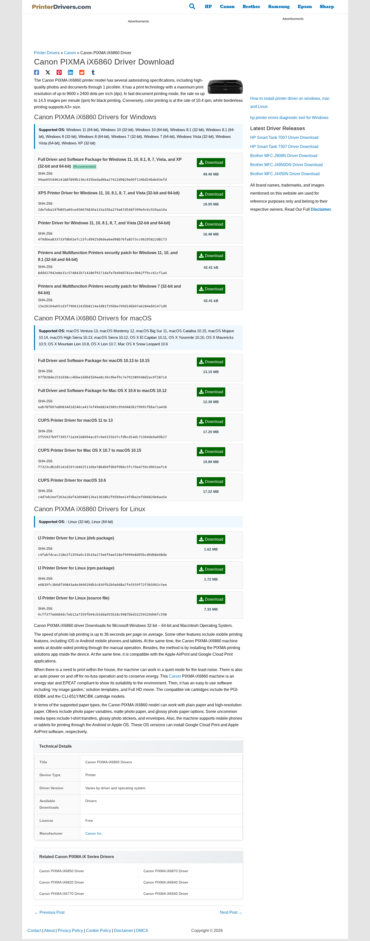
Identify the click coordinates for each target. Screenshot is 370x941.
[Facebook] (36, 72)
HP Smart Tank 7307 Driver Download (284, 146)
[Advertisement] (138, 37)
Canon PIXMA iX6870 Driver (165, 871)
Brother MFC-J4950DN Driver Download (286, 165)
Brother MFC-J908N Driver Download (283, 156)
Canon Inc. (94, 833)
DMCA (142, 930)
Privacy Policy (70, 930)
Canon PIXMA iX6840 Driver (165, 882)
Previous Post (49, 912)
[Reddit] (81, 72)
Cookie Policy (98, 930)
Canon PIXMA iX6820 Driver (61, 882)
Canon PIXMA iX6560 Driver (165, 894)
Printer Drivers (47, 53)
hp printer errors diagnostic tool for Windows (289, 117)
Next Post (231, 912)
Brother (251, 7)
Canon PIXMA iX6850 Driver (61, 871)
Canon (227, 7)
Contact (34, 930)
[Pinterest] (59, 72)
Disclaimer (321, 209)
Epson (305, 7)
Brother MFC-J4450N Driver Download (285, 174)
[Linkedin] (70, 72)
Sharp (327, 7)
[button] (192, 6)
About (49, 930)
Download (214, 162)
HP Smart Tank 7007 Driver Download (284, 137)
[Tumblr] (93, 72)
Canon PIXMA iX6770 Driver (61, 894)
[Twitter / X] (47, 72)
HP (208, 7)
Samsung (279, 7)
